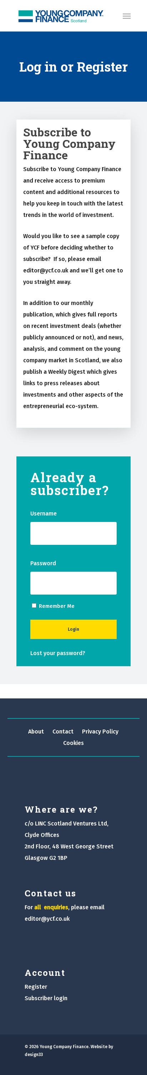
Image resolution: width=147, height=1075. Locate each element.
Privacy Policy (100, 731)
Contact (63, 731)
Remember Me (57, 606)
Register (36, 986)
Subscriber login (46, 998)
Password (55, 563)
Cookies (73, 743)
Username (55, 513)
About (36, 731)
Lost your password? (57, 653)
